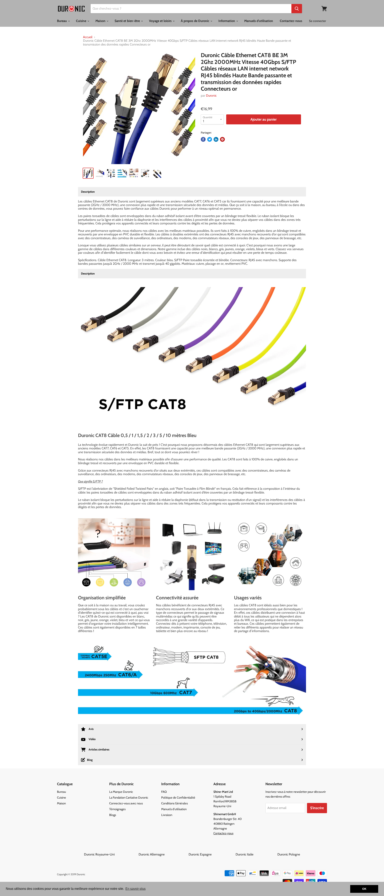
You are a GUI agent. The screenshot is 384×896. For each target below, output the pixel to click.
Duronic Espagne (212, 854)
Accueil (87, 37)
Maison (100, 21)
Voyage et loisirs (160, 21)
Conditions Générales (174, 803)
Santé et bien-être (128, 21)
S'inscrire (317, 808)
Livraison (166, 815)
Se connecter (317, 21)
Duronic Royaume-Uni (111, 854)
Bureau (62, 21)
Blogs (112, 815)
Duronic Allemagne (163, 854)
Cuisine (81, 21)
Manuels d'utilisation (258, 21)
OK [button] (364, 888)
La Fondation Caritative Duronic (128, 797)
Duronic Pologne (288, 854)
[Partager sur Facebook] (203, 139)
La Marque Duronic (121, 792)
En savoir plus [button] (135, 888)
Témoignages (117, 809)
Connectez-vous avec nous (126, 803)
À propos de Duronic (195, 21)
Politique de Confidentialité (178, 797)
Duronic (211, 95)
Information (227, 21)
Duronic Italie (256, 854)
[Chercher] (296, 8)
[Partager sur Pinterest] (222, 139)
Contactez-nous (291, 21)
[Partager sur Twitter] (209, 139)
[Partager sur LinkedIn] (216, 139)
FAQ (164, 792)
